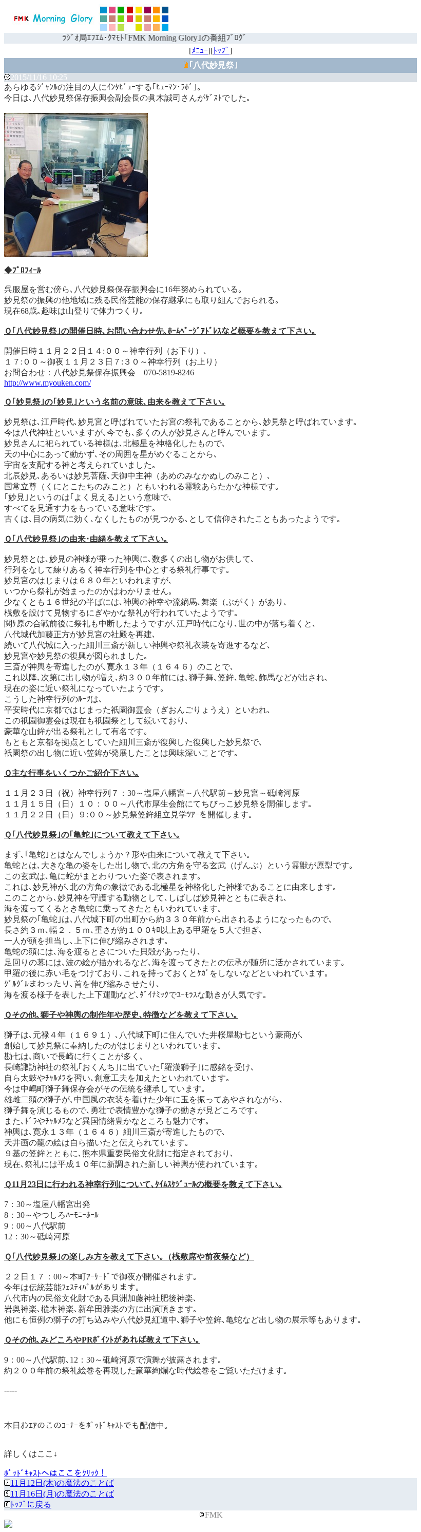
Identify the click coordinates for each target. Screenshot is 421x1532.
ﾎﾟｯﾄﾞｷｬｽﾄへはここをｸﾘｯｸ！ (55, 1473)
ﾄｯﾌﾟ (221, 50)
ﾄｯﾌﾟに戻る (30, 1504)
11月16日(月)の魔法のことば (62, 1493)
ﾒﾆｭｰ (200, 50)
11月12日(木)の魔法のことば (62, 1483)
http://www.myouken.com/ (47, 382)
